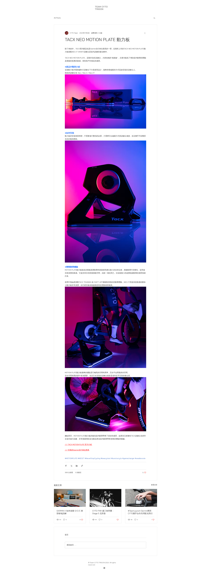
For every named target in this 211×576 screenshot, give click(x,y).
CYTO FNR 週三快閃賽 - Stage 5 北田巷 (102, 512)
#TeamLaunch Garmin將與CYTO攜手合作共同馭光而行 (140, 512)
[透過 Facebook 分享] (66, 466)
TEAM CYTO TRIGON (101, 7)
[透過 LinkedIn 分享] (77, 466)
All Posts (57, 18)
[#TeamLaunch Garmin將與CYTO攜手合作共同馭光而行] (141, 498)
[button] (154, 18)
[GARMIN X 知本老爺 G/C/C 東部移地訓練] (70, 498)
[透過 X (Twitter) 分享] (71, 466)
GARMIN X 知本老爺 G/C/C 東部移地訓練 (70, 512)
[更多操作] (145, 33)
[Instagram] (104, 568)
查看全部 (154, 485)
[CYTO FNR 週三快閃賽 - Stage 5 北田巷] (105, 498)
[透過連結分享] (82, 466)
